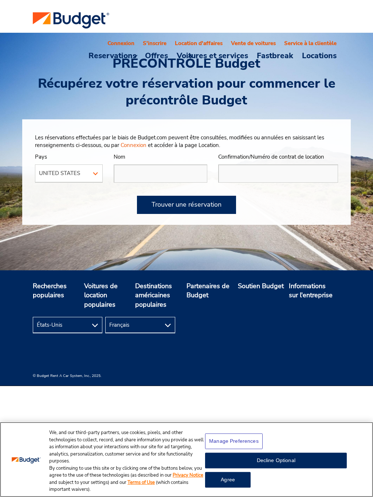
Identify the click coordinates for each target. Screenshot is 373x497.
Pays (41, 156)
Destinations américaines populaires (153, 295)
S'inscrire (154, 43)
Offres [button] (156, 55)
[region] (186, 459)
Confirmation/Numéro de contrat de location (271, 156)
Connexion (120, 43)
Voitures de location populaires (101, 295)
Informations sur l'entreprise (311, 291)
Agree (228, 479)
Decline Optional (276, 460)
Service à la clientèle (310, 43)
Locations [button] (319, 55)
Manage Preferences (234, 441)
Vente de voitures (253, 43)
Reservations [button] (112, 55)
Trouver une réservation (186, 204)
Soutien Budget (261, 286)
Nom (119, 156)
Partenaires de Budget (207, 291)
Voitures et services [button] (212, 55)
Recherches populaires (50, 291)
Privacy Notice (188, 475)
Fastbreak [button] (275, 55)
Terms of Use (141, 482)
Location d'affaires (199, 43)
